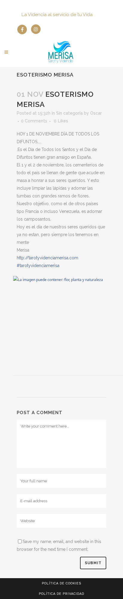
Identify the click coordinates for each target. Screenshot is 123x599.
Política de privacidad (61, 594)
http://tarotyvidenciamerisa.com (47, 257)
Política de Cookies (61, 583)
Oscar (96, 113)
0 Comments (34, 120)
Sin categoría (69, 113)
